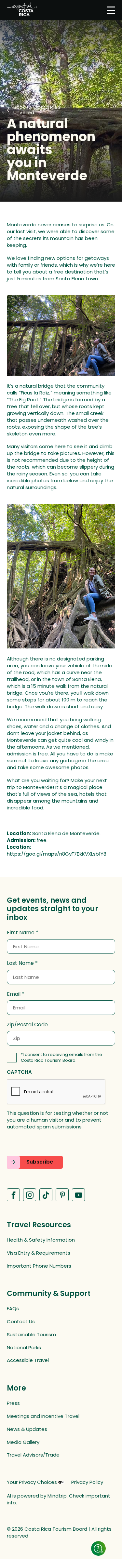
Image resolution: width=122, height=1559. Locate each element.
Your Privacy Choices (32, 1482)
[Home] (22, 10)
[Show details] (98, 1548)
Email (13, 994)
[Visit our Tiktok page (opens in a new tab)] (46, 1195)
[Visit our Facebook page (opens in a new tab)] (13, 1195)
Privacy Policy (87, 1482)
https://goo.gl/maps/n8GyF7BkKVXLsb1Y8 (56, 853)
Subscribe (39, 1161)
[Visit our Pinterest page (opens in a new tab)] (62, 1195)
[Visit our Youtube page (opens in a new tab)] (78, 1195)
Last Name (20, 963)
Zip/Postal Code (27, 1024)
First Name (20, 932)
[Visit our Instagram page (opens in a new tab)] (29, 1195)
